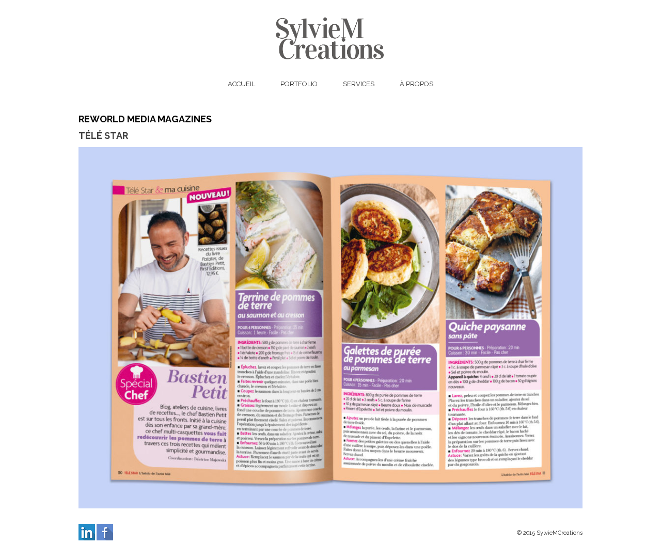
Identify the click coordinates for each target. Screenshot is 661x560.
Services (358, 84)
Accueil (241, 84)
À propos (416, 84)
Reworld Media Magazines (145, 119)
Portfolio (299, 84)
